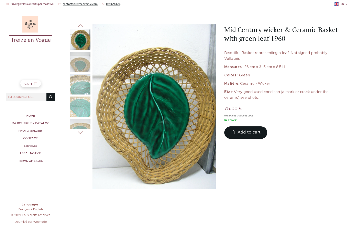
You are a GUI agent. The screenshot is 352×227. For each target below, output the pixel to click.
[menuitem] (30, 115)
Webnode (40, 222)
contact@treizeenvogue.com (80, 4)
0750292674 (113, 4)
